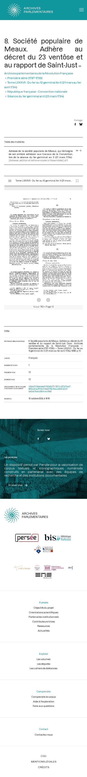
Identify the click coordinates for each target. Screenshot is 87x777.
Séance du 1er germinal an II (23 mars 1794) (35, 96)
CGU (43, 756)
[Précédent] (39, 300)
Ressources (43, 625)
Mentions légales (43, 761)
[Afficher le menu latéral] (9, 181)
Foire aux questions (43, 705)
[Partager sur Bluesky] (80, 124)
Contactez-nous (44, 734)
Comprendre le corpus (43, 696)
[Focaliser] (80, 150)
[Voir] (80, 65)
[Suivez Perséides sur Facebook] (38, 439)
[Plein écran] (77, 181)
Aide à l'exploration (43, 701)
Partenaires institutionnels (44, 616)
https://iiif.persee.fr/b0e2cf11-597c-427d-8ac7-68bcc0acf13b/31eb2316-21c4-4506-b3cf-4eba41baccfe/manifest (50, 389)
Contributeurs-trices (43, 621)
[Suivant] (48, 300)
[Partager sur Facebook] (75, 124)
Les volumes (43, 659)
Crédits (43, 767)
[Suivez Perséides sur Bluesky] (49, 439)
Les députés (43, 663)
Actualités (44, 630)
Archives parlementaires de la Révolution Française (38, 73)
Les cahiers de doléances (43, 668)
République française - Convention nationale (37, 91)
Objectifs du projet (43, 607)
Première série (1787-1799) (25, 78)
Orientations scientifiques (43, 612)
